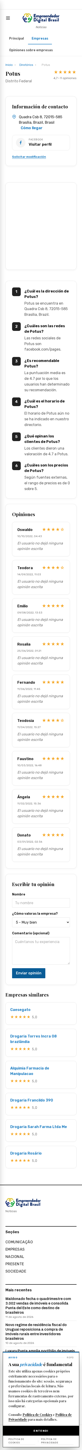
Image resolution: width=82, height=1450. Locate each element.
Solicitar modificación (29, 156)
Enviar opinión (28, 973)
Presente (14, 1264)
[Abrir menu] (8, 18)
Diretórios (26, 65)
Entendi (41, 1430)
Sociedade (15, 1271)
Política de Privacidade (49, 1441)
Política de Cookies (37, 1414)
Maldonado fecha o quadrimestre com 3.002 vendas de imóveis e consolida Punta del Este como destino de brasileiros (38, 1308)
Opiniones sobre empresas (31, 50)
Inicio (9, 65)
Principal (16, 38)
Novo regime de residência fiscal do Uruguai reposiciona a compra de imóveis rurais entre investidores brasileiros (36, 1334)
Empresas (40, 38)
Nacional (14, 1256)
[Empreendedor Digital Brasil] (41, 18)
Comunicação (19, 1242)
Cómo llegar (32, 128)
